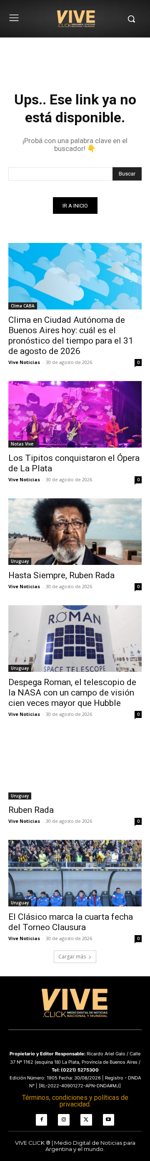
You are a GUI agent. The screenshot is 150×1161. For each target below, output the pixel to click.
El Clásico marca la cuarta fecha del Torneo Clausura (70, 922)
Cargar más (72, 956)
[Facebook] (42, 1120)
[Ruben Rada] (75, 766)
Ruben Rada (31, 810)
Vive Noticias (24, 362)
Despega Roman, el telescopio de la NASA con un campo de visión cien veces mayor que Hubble (72, 692)
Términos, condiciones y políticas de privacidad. (75, 1101)
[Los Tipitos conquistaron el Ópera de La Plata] (75, 414)
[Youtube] (109, 1120)
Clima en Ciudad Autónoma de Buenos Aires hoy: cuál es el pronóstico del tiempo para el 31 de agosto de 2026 (70, 335)
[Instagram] (64, 1120)
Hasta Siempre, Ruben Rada (61, 575)
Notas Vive (22, 444)
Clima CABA (23, 306)
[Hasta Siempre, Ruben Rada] (75, 531)
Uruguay (20, 561)
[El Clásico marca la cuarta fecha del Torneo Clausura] (75, 873)
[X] (86, 1120)
